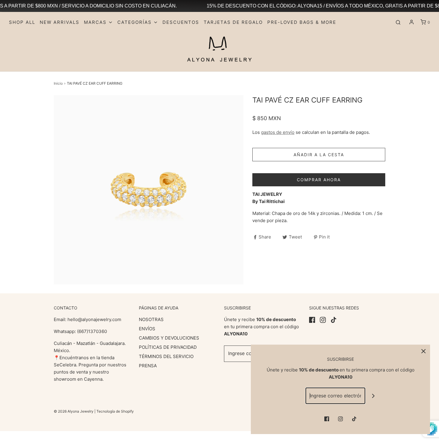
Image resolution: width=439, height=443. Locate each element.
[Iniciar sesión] (411, 22)
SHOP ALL (22, 22)
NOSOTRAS (151, 319)
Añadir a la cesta (319, 154)
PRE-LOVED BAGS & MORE (301, 22)
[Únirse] (373, 396)
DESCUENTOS (180, 22)
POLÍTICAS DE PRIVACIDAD (168, 347)
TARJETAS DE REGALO (233, 22)
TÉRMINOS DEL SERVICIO (166, 356)
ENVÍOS (147, 329)
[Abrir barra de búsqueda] (398, 22)
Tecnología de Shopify (115, 411)
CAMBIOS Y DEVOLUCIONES (169, 338)
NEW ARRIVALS (59, 22)
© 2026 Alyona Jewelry (74, 411)
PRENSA (148, 365)
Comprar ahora (319, 179)
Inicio (58, 83)
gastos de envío (277, 132)
